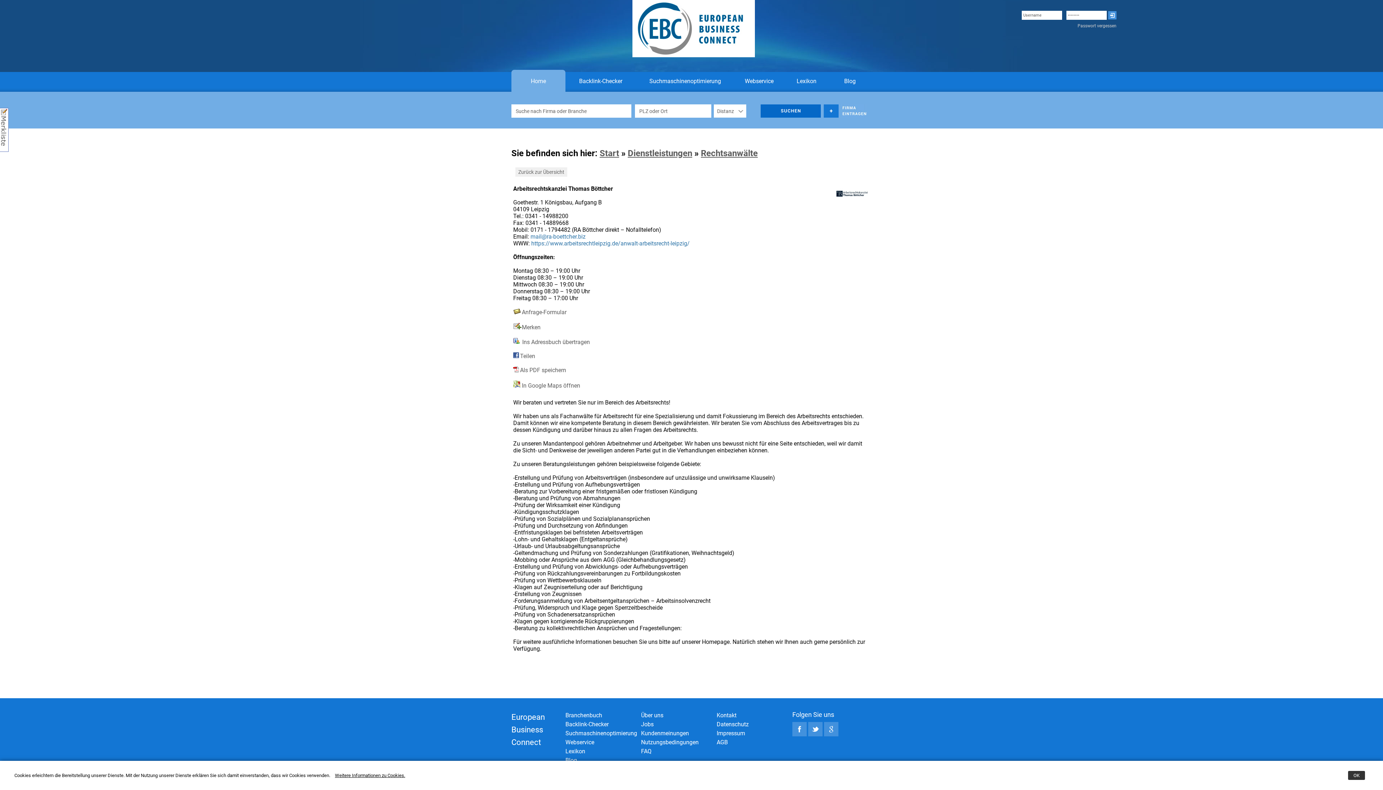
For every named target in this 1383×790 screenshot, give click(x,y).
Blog (850, 81)
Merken (531, 327)
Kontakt (727, 715)
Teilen (527, 356)
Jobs (647, 724)
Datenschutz (733, 724)
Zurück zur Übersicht (541, 172)
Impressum (731, 733)
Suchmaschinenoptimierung (685, 81)
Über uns (652, 715)
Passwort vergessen (1097, 25)
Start (609, 153)
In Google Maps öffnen (550, 385)
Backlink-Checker (600, 81)
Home (538, 81)
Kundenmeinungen (665, 733)
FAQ (646, 751)
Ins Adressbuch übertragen (555, 342)
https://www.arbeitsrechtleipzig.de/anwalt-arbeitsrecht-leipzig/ (610, 243)
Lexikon (806, 81)
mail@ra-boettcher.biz (558, 236)
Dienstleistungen (660, 153)
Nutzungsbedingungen (670, 742)
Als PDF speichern (543, 370)
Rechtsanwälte (729, 153)
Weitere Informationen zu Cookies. (370, 775)
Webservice (759, 81)
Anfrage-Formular (544, 312)
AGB (722, 742)
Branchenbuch (583, 715)
